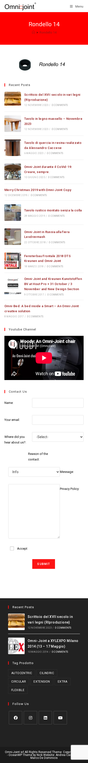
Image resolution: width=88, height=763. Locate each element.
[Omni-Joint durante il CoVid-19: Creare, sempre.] (12, 172)
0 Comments (60, 105)
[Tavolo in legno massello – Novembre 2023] (12, 123)
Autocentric (21, 673)
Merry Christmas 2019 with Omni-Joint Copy (37, 190)
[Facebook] (15, 717)
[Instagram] (30, 717)
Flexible (17, 690)
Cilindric (47, 673)
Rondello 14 (48, 32)
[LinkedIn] (45, 717)
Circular (18, 681)
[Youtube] (60, 717)
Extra (62, 681)
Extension (41, 681)
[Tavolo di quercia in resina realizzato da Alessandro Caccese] (12, 147)
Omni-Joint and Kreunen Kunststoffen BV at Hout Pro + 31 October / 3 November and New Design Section (53, 284)
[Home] (33, 32)
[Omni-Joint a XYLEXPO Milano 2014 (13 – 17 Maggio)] (16, 646)
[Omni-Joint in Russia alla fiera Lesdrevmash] (12, 236)
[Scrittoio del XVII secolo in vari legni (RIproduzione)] (12, 99)
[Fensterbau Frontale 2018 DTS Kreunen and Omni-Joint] (12, 260)
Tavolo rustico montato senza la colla (53, 210)
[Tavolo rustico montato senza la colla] (12, 212)
